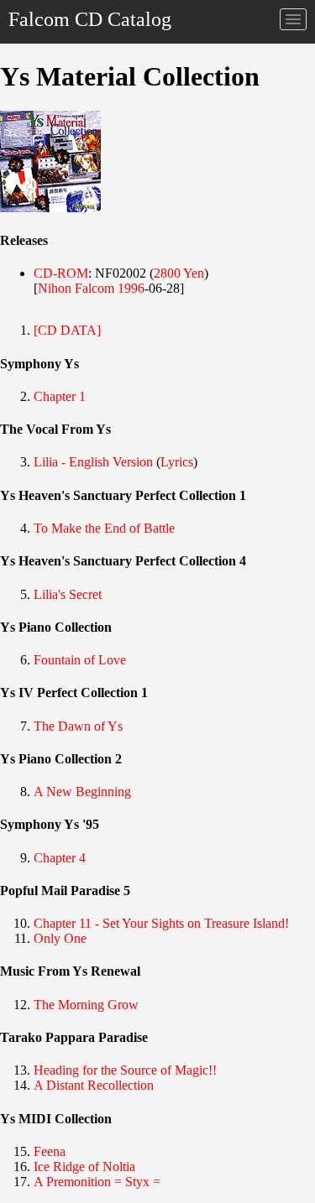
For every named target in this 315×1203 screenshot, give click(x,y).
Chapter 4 (60, 858)
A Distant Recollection (94, 1085)
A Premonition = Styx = (97, 1181)
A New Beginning (82, 791)
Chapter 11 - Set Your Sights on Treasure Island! (161, 923)
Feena (50, 1151)
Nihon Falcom (76, 288)
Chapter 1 (60, 396)
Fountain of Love (80, 660)
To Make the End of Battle (104, 528)
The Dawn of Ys (78, 726)
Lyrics (176, 462)
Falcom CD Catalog (89, 19)
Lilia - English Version (93, 462)
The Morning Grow (86, 1004)
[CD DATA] (67, 330)
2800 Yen (179, 273)
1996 (131, 288)
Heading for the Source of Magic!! (125, 1070)
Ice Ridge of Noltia (84, 1166)
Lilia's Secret (68, 594)
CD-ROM (61, 273)
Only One (60, 938)
